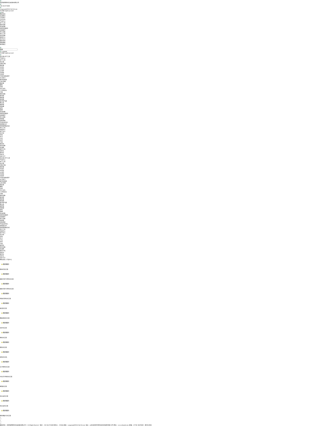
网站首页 (2, 14)
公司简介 (2, 17)
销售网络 (2, 42)
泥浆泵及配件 (4, 28)
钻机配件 (2, 30)
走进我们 (2, 16)
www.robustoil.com (123, 425)
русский (11, 10)
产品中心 (2, 21)
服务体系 (2, 40)
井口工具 (2, 33)
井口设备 (2, 32)
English (6, 10)
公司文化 (2, 19)
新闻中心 (2, 37)
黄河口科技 (148, 425)
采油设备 (2, 26)
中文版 (2, 10)
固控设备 (2, 24)
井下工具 (2, 23)
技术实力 (2, 39)
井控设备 (2, 35)
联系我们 (2, 44)
